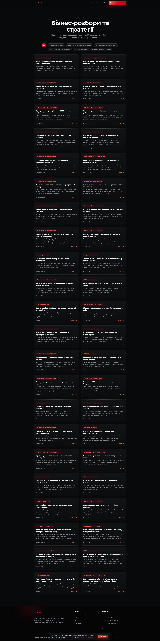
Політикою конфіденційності (84, 637)
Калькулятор (74, 3)
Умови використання (108, 626)
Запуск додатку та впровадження (59, 49)
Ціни (67, 3)
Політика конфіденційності (110, 623)
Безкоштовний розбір (117, 3)
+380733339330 (107, 617)
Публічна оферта (107, 629)
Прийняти (103, 636)
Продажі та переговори (56, 45)
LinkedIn (117, 637)
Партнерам (89, 3)
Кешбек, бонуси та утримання (101, 49)
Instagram (110, 637)
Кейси (61, 3)
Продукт (54, 3)
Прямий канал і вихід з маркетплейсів (79, 45)
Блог (82, 3)
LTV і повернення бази (81, 49)
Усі (44, 45)
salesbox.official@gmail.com (110, 620)
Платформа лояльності (81, 615)
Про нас (97, 3)
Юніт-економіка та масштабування (106, 45)
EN (104, 2)
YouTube (123, 637)
